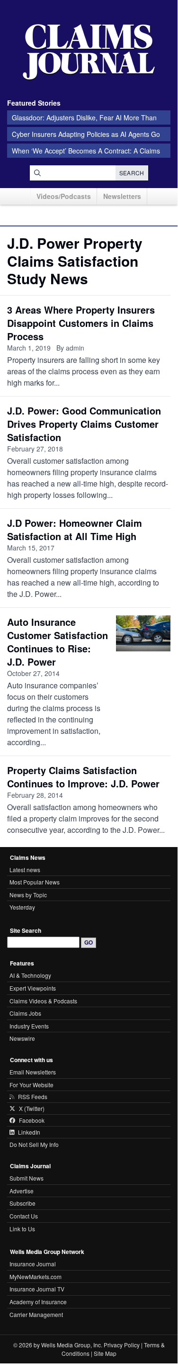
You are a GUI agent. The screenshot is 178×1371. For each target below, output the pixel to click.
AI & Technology (30, 975)
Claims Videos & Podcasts (43, 1001)
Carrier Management (36, 1314)
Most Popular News (34, 882)
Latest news (24, 870)
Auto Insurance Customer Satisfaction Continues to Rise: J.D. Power (57, 641)
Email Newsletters (32, 1072)
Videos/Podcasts (63, 196)
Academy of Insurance (38, 1302)
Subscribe (22, 1203)
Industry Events (29, 1026)
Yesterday (22, 907)
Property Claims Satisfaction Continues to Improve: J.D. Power (83, 776)
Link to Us (22, 1229)
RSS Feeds (32, 1096)
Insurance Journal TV (36, 1289)
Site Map (105, 1353)
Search (131, 173)
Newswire (22, 1038)
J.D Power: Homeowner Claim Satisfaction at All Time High (74, 529)
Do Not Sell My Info (34, 1144)
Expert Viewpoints (32, 988)
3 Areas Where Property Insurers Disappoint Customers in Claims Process (81, 323)
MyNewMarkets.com (35, 1276)
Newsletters (122, 196)
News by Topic (28, 895)
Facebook (31, 1120)
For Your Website (31, 1085)
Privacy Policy (122, 1345)
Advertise (21, 1191)
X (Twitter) (31, 1108)
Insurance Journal (32, 1264)
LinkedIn (29, 1132)
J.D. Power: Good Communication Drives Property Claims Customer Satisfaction (84, 424)
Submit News (26, 1178)
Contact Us (23, 1216)
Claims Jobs (25, 1013)
